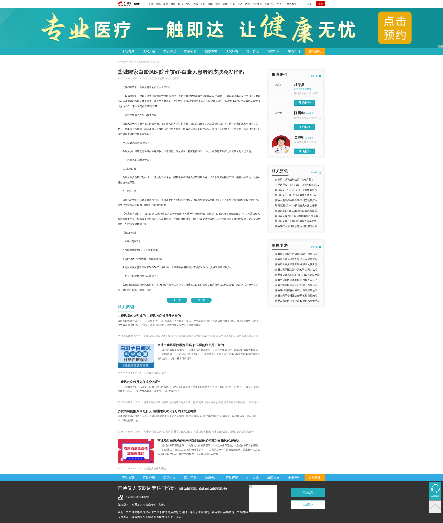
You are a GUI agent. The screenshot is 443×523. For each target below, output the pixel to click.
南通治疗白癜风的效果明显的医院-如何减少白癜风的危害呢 (198, 440)
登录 (321, 4)
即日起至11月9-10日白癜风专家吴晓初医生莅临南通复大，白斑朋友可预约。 (316, 221)
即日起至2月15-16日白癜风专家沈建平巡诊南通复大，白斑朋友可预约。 (314, 205)
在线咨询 (315, 51)
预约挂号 (305, 102)
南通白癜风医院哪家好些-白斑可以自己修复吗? (300, 280)
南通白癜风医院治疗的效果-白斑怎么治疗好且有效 (302, 269)
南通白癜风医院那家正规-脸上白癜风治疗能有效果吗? (304, 285)
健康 (137, 3)
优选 (240, 3)
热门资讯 (252, 51)
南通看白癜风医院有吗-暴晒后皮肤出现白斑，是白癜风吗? (306, 264)
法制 (247, 3)
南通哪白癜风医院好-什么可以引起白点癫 (297, 274)
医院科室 (169, 51)
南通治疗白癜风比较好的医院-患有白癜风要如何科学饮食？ (307, 226)
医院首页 (128, 51)
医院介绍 (149, 51)
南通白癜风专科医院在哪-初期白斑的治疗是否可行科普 (304, 295)
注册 (310, 4)
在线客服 (435, 496)
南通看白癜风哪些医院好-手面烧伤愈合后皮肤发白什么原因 (307, 259)
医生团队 (190, 51)
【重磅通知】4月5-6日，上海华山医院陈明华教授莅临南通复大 (309, 184)
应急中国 (269, 3)
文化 (202, 3)
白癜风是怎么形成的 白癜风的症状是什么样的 (149, 316)
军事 (165, 3)
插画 (217, 3)
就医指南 (273, 51)
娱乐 (180, 3)
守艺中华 (257, 3)
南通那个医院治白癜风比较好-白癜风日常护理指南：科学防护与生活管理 (314, 254)
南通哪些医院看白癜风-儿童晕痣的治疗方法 (298, 290)
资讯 (158, 3)
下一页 (201, 300)
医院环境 (232, 51)
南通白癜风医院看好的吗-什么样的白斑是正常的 (190, 345)
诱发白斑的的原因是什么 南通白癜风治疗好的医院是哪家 (157, 411)
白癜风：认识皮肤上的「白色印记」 (294, 179)
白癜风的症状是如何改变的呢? (139, 382)
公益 (232, 3)
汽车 (188, 3)
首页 (150, 3)
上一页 (177, 300)
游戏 (195, 3)
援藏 (210, 3)
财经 (173, 3)
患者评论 (294, 51)
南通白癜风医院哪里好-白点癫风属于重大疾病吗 (301, 300)
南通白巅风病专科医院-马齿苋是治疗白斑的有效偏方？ (304, 200)
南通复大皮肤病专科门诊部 (164, 78)
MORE (314, 76)
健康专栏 (211, 51)
